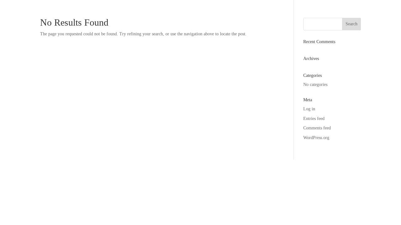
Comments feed (317, 128)
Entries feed (314, 118)
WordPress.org (316, 137)
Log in (309, 109)
